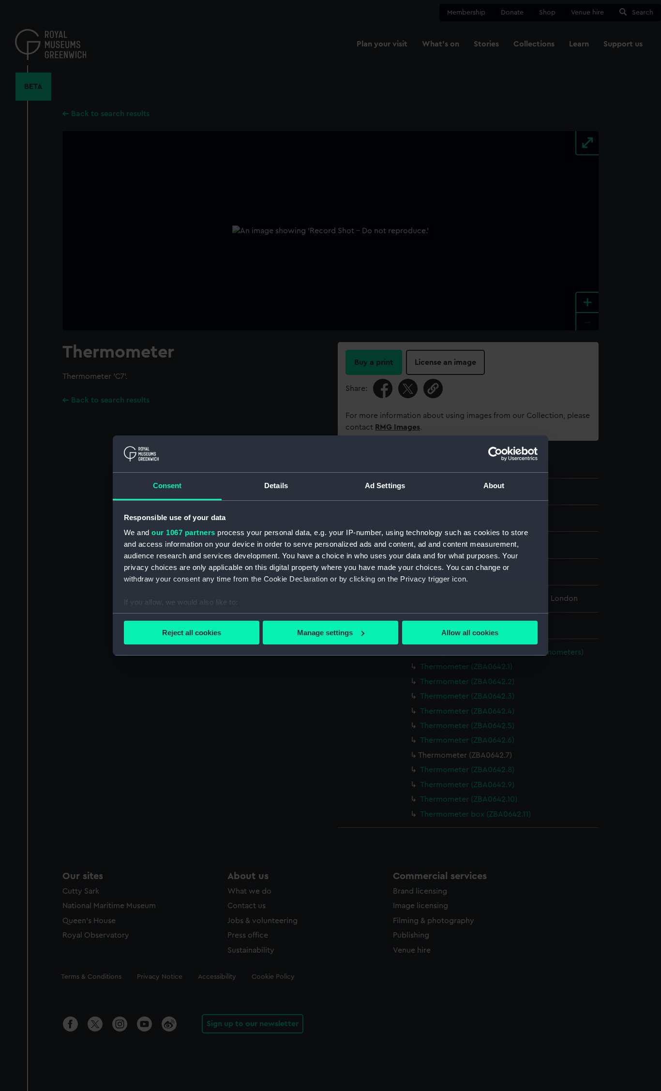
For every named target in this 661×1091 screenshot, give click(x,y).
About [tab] (494, 485)
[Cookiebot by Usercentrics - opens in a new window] (495, 454)
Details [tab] (276, 485)
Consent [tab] (167, 485)
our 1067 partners (183, 532)
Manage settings (325, 632)
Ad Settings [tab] (385, 485)
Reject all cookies (191, 632)
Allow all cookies (469, 632)
